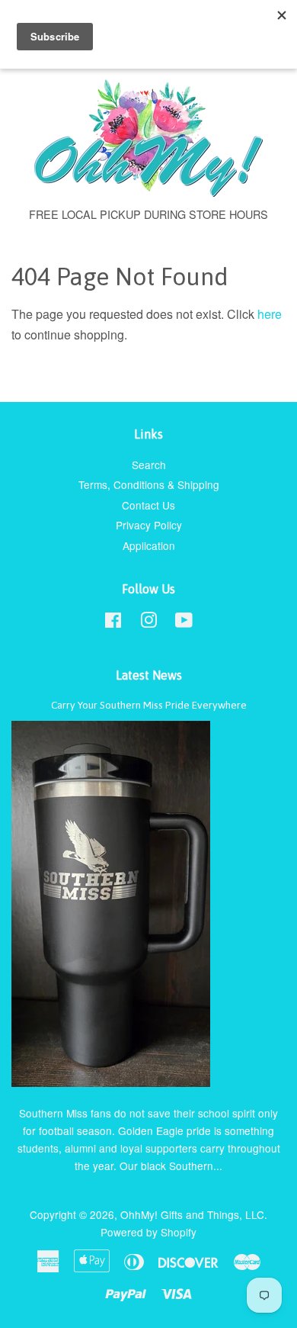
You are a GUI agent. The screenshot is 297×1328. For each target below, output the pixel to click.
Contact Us (148, 505)
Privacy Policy (149, 524)
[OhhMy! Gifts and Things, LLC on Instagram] (148, 622)
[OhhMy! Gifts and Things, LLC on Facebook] (113, 622)
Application (149, 545)
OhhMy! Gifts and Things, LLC (192, 1214)
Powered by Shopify (148, 1232)
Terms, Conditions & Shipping (148, 484)
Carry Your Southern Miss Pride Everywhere (149, 705)
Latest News (149, 675)
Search (149, 464)
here (269, 314)
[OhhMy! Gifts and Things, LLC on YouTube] (184, 622)
